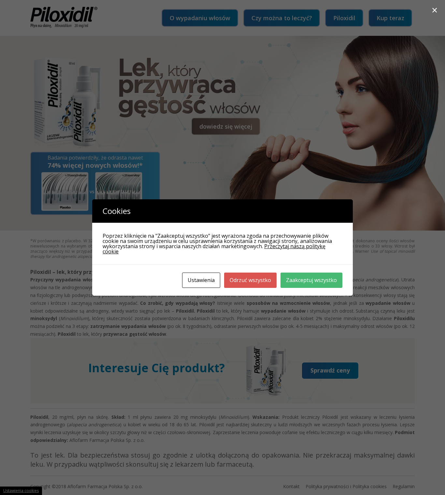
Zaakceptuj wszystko (311, 280)
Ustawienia (201, 280)
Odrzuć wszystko (250, 280)
